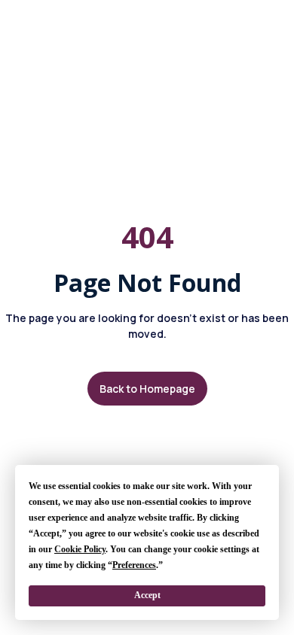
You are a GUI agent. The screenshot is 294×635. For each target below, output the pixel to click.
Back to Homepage (147, 388)
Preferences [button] (134, 565)
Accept (147, 595)
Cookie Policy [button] (80, 549)
